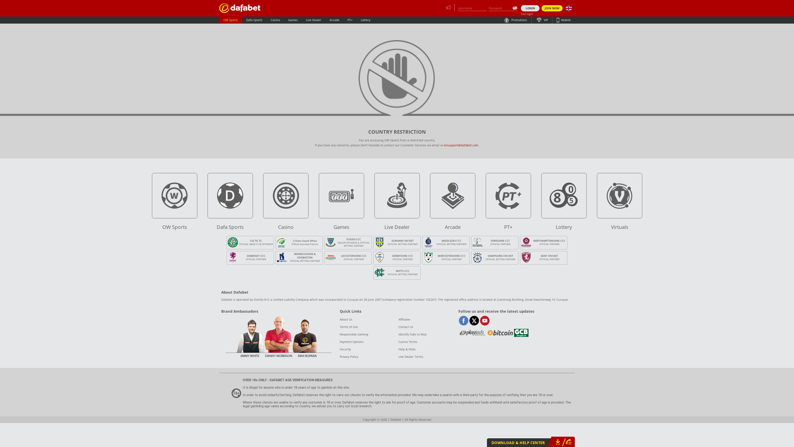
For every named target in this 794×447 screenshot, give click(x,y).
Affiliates (404, 319)
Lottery (365, 20)
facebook (464, 321)
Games (293, 20)
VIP (545, 20)
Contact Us (405, 327)
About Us (346, 319)
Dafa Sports (254, 20)
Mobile (565, 20)
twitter (474, 321)
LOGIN (530, 8)
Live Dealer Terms (410, 357)
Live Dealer (313, 20)
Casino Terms (407, 342)
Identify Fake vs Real (412, 334)
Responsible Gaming (354, 334)
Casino (275, 20)
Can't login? (527, 14)
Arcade (334, 20)
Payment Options (352, 342)
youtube (485, 321)
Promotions (519, 20)
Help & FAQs (407, 349)
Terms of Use (349, 327)
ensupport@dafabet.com (461, 145)
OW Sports (230, 20)
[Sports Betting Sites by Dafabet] (240, 8)
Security (345, 349)
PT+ (350, 20)
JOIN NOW (552, 8)
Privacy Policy (349, 357)
